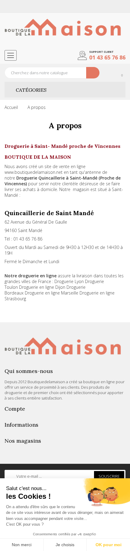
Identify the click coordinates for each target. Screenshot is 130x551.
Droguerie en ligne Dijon (42, 287)
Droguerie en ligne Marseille (51, 293)
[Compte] (121, 6)
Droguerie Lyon (69, 281)
